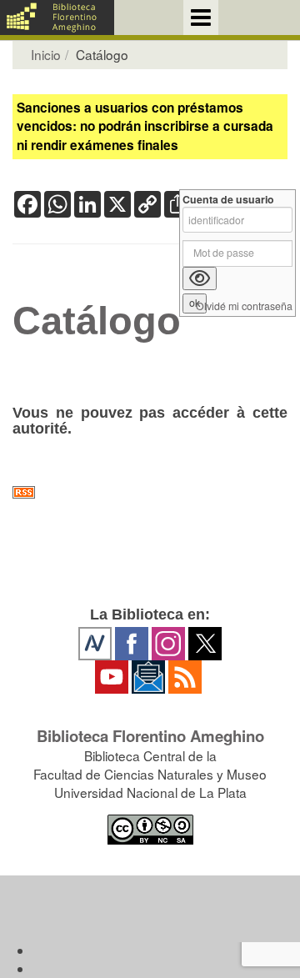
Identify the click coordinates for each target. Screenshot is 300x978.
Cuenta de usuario (228, 200)
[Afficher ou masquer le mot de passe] (199, 278)
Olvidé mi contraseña (244, 306)
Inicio (46, 54)
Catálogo (96, 321)
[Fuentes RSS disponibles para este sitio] (150, 492)
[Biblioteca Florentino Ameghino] (57, 17)
